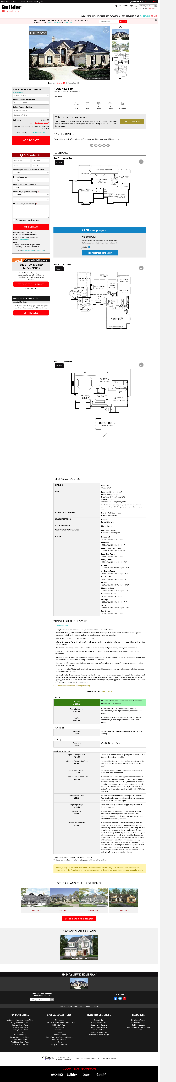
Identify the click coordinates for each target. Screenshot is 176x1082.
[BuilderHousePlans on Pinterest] (124, 998)
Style (89, 16)
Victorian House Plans (19, 1044)
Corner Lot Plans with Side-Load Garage (59, 1022)
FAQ (81, 1006)
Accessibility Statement (108, 1058)
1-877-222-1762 (39, 133)
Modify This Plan (132, 121)
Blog (137, 16)
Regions (122, 16)
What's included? (18, 92)
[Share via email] (92, 145)
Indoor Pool (59, 1030)
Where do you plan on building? (26, 191)
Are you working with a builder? (25, 184)
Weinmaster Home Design (99, 1035)
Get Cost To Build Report (31, 284)
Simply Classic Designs (98, 1027)
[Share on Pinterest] (108, 145)
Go (156, 6)
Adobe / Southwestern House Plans (19, 1020)
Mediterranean (20, 1035)
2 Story (59, 1042)
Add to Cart (31, 140)
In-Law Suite (59, 1027)
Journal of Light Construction (138, 1027)
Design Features (98, 16)
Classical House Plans (20, 1025)
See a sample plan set (62, 626)
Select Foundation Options (24, 100)
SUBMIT (123, 21)
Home (55, 91)
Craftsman (20, 1032)
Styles (69, 1006)
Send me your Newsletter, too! (27, 220)
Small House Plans (59, 1039)
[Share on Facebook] (100, 145)
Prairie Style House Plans (19, 1037)
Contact (96, 1006)
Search (62, 1006)
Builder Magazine (138, 1025)
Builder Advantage (138, 1022)
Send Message (31, 227)
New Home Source (138, 1020)
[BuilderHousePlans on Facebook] (115, 998)
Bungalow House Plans (20, 1022)
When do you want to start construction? (28, 170)
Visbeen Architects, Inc (98, 1032)
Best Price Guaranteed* (39, 123)
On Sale (154, 16)
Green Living (99, 1020)
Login (131, 6)
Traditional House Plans (72, 91)
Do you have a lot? (20, 177)
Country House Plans (20, 1030)
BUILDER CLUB (145, 16)
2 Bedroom (59, 1020)
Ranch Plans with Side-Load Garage (59, 1037)
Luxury (59, 1032)
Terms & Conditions (53, 22)
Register (125, 6)
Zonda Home (138, 1030)
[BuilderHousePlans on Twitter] (120, 998)
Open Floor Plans (59, 1035)
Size (107, 16)
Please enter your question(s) (25, 204)
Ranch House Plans (19, 1039)
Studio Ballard (99, 1030)
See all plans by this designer (79, 918)
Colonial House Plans (20, 1027)
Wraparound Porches (59, 1044)
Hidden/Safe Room (59, 1025)
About (88, 1006)
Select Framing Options (22, 107)
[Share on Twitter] (104, 145)
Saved (119, 6)
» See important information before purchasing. (71, 686)
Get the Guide (31, 313)
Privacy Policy (67, 22)
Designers (130, 16)
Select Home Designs (99, 1025)
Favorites (114, 16)
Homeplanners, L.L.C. (99, 1022)
